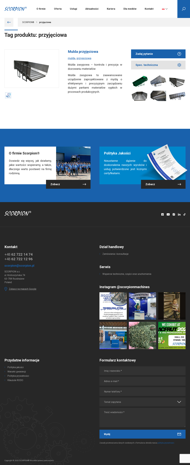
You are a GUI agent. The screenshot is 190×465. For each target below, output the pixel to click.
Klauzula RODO (15, 380)
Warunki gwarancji (16, 371)
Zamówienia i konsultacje (115, 254)
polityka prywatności (166, 443)
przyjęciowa (84, 58)
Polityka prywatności (18, 375)
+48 (18, 254)
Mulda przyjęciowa (83, 52)
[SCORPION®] (15, 9)
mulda (71, 58)
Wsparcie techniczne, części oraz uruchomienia (126, 274)
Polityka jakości (15, 367)
